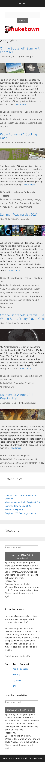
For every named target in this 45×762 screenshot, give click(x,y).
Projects (29, 278)
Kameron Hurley (36, 463)
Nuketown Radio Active (25, 192)
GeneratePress (35, 758)
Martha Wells (6, 296)
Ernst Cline (19, 383)
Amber (33, 119)
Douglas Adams (27, 203)
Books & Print (31, 112)
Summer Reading (8, 300)
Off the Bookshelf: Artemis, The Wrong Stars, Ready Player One (22, 317)
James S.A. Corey (18, 463)
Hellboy (9, 292)
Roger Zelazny (36, 296)
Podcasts (4, 196)
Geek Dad (7, 192)
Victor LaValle (19, 466)
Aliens (25, 119)
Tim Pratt (29, 383)
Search (22, 20)
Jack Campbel (32, 292)
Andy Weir (27, 199)
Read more (21, 104)
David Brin (13, 203)
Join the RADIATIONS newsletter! (22, 556)
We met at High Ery (14, 509)
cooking (3, 203)
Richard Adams (27, 123)
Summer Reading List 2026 (18, 506)
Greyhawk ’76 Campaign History (20, 513)
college (36, 199)
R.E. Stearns (6, 466)
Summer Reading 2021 (28, 300)
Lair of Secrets (15, 207)
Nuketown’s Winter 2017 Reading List (16, 396)
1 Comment (8, 307)
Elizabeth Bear (12, 123)
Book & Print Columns (13, 112)
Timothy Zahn (6, 303)
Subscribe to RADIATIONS (19, 710)
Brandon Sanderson (20, 289)
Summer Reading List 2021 (18, 214)
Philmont (27, 207)
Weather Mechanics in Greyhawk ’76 (22, 502)
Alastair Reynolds (31, 285)
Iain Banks (19, 292)
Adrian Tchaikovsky (12, 119)
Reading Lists (23, 455)
